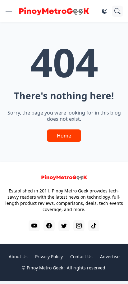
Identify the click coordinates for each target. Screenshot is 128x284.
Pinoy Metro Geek (45, 268)
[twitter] (64, 225)
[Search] (117, 11)
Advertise (110, 256)
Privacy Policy (49, 256)
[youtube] (34, 225)
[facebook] (49, 225)
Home (64, 135)
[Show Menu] (9, 11)
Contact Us (81, 256)
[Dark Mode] (104, 11)
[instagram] (79, 225)
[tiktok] (93, 225)
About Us (18, 256)
